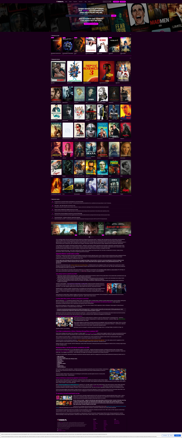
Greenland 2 (111, 53)
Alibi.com (75, 120)
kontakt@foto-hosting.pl (61, 430)
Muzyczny (105, 423)
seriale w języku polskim (98, 385)
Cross (64, 194)
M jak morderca (65, 102)
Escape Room (111, 102)
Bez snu (110, 120)
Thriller (105, 428)
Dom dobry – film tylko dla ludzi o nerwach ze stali (65, 205)
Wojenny (105, 429)
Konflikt (98, 194)
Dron (86, 102)
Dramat (94, 424)
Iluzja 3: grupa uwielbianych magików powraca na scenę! (66, 209)
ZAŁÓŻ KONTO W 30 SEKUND (91, 23)
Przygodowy (105, 424)
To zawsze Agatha (89, 194)
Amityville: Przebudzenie (101, 102)
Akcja (94, 420)
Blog (85, 1)
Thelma (87, 138)
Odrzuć (171, 435)
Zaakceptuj (177, 435)
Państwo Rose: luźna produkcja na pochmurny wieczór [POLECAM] (68, 213)
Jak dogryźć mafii (54, 138)
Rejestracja (123, 1)
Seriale (70, 1)
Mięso (121, 120)
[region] (91, 435)
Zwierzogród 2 (69, 82)
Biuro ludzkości (111, 138)
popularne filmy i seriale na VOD (62, 350)
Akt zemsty (87, 120)
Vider (65, 300)
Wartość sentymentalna (90, 53)
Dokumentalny (95, 423)
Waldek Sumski (116, 420)
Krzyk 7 (75, 53)
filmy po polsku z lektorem (90, 333)
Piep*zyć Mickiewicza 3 (87, 82)
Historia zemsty (100, 120)
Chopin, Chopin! (123, 53)
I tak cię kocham (100, 138)
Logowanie (116, 1)
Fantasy (94, 427)
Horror (94, 429)
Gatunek (80, 1)
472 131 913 (59, 429)
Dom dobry (53, 82)
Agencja (110, 194)
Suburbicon (76, 138)
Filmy (66, 1)
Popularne (75, 1)
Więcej (89, 1)
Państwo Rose (99, 53)
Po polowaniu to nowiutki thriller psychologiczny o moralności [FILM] (69, 201)
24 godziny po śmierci (124, 102)
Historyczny (95, 428)
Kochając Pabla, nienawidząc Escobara (57, 102)
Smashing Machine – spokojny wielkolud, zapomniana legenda (67, 217)
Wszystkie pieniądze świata (67, 138)
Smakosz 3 (122, 138)
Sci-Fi (104, 427)
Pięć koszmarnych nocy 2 (104, 82)
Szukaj (113, 15)
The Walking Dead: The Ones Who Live (57, 194)
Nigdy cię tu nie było (54, 120)
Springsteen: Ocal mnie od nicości (56, 53)
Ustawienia (165, 435)
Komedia (105, 420)
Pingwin (121, 194)
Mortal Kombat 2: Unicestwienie (68, 53)
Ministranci (118, 82)
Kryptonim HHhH (65, 120)
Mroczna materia (77, 194)
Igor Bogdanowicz (116, 423)
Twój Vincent (76, 102)
